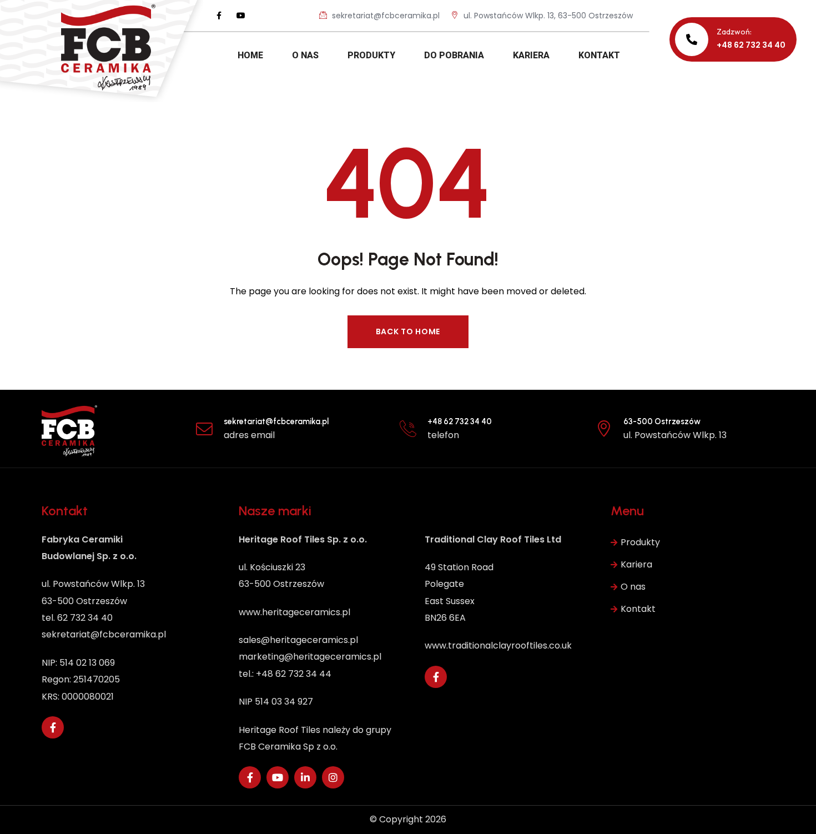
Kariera (636, 564)
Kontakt (638, 608)
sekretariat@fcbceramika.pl (385, 15)
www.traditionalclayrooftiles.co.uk (498, 645)
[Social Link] (218, 15)
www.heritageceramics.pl (294, 612)
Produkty (640, 542)
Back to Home (408, 331)
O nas (633, 586)
